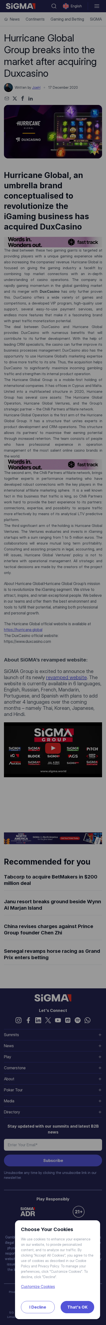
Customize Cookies (38, 1286)
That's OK (77, 1307)
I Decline (37, 1307)
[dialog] (53, 662)
